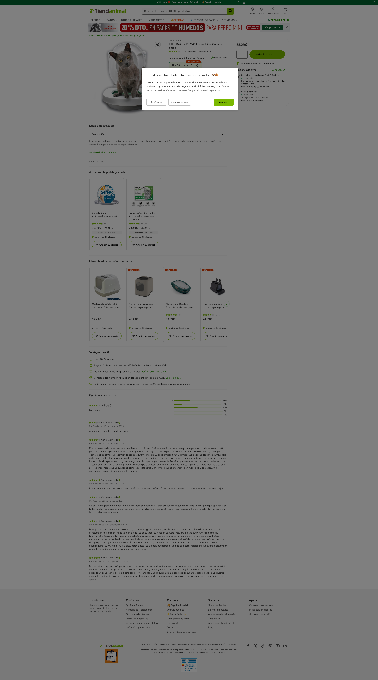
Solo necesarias (179, 102)
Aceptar (223, 102)
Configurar (156, 102)
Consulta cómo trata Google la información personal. (193, 90)
